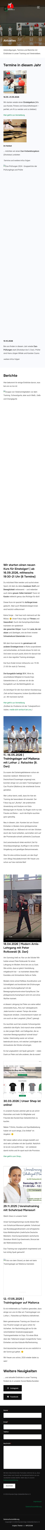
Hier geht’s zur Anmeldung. (14, 115)
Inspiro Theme (17, 1526)
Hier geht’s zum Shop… (12, 1156)
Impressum (37, 1501)
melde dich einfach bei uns (20, 710)
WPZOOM (29, 1526)
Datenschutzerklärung (10, 1480)
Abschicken (9, 1486)
